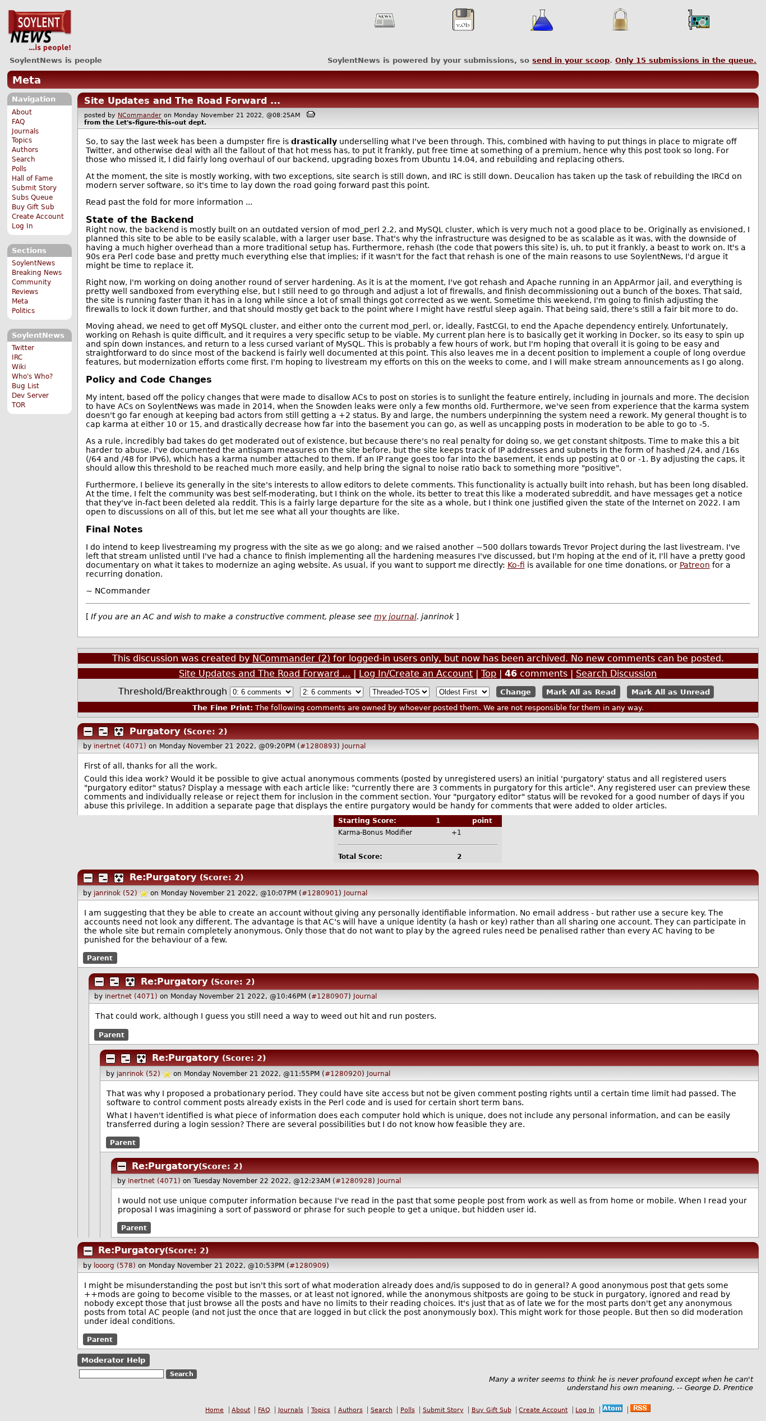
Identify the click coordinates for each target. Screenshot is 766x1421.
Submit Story (34, 188)
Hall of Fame (32, 178)
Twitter (23, 348)
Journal (354, 746)
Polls (19, 169)
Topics (22, 140)
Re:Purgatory (163, 877)
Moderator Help (113, 1360)
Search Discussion (616, 673)
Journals (25, 131)
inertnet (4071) (120, 746)
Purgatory (155, 731)
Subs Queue (32, 197)
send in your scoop (571, 60)
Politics (23, 311)
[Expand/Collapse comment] (88, 731)
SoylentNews (39, 30)
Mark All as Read (581, 692)
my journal (395, 616)
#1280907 (329, 996)
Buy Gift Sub (33, 207)
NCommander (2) (291, 658)
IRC (17, 357)
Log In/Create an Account (416, 673)
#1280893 (318, 746)
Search (23, 159)
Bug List (25, 386)
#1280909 (307, 1266)
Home (214, 1410)
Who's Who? (32, 376)
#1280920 (343, 1074)
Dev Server (30, 395)
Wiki (19, 367)
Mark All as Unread (670, 692)
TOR (18, 405)
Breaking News (37, 273)
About (22, 112)
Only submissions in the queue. (685, 60)
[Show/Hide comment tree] (103, 731)
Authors (25, 150)
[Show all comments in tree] (119, 731)
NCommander (139, 115)
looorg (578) (115, 1266)
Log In (22, 226)
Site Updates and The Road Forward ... (182, 100)
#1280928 (353, 1181)
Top (488, 673)
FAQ (18, 122)
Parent (100, 958)
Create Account (38, 216)
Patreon (695, 564)
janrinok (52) (115, 893)
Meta (26, 80)
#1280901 (320, 893)
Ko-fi (516, 564)
